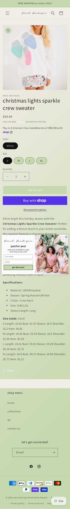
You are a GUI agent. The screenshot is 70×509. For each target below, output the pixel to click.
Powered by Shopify (37, 497)
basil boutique (20, 497)
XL (41, 160)
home (10, 403)
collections (14, 411)
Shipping (21, 121)
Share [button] (10, 370)
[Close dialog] (66, 236)
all (9, 420)
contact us (13, 428)
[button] (7, 13)
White (10, 146)
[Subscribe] (53, 452)
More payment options (35, 209)
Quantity (7, 169)
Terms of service (36, 503)
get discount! (18, 267)
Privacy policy (18, 503)
